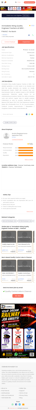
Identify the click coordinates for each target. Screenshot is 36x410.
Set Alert (18, 296)
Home (3, 19)
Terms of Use (23, 393)
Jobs (7, 19)
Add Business (6, 393)
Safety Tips (23, 388)
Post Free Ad (5, 390)
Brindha (5, 34)
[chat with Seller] (29, 35)
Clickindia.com (13, 408)
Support (22, 390)
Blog (21, 398)
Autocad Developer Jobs (9, 221)
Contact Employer (10, 42)
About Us (4, 388)
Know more (30, 211)
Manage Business (29, 2)
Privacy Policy (24, 395)
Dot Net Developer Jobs (25, 221)
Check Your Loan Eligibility (17, 15)
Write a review (29, 159)
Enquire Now (26, 42)
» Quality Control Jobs (10, 122)
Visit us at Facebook (8, 395)
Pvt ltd (14, 137)
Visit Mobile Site (6, 398)
